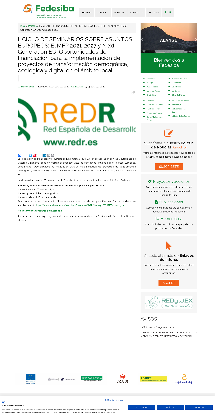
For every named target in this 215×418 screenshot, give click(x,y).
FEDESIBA (86, 12)
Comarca (103, 12)
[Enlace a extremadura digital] (168, 302)
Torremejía (176, 105)
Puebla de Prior (153, 109)
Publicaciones (171, 202)
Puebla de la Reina (155, 105)
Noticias (154, 12)
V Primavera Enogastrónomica (158, 336)
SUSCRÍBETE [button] (169, 167)
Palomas (150, 101)
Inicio (23, 26)
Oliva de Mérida (178, 95)
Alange (150, 83)
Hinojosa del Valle (179, 79)
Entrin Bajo (151, 95)
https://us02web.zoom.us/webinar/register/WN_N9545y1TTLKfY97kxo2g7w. (80, 205)
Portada (32, 26)
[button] (145, 38)
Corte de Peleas (153, 91)
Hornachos (176, 83)
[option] (30, 378)
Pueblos (119, 12)
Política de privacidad (114, 400)
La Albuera (176, 87)
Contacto (136, 12)
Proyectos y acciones (171, 181)
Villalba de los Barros (181, 116)
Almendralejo (152, 87)
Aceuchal (151, 79)
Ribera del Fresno (154, 113)
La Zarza (176, 91)
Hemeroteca (171, 219)
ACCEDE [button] (169, 283)
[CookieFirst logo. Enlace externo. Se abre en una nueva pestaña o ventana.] (3, 402)
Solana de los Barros (180, 101)
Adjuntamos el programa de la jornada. (40, 210)
